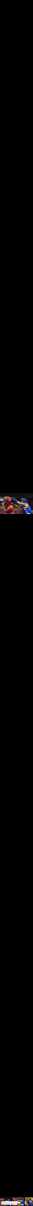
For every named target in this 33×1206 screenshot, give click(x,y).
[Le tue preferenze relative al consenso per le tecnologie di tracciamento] (9, 1203)
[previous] (3, 600)
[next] (30, 600)
